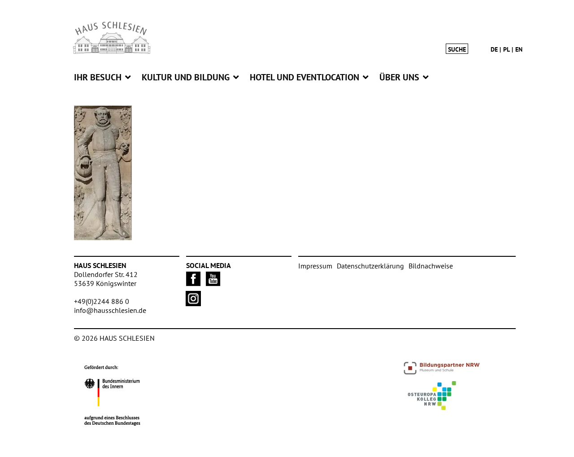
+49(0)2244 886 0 (101, 301)
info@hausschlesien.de (110, 310)
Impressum (315, 265)
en (518, 49)
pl (506, 49)
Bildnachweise (431, 265)
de (494, 49)
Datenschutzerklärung (370, 265)
